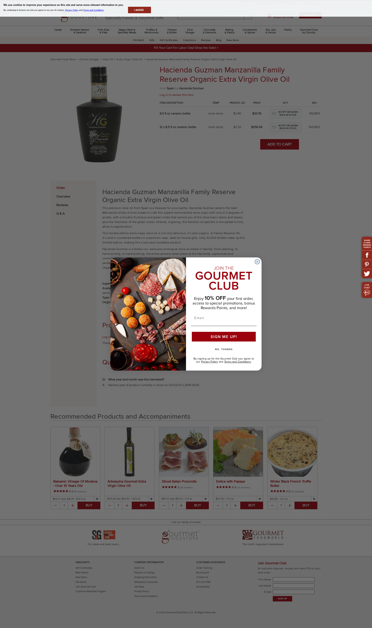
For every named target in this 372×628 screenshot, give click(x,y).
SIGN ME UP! (224, 336)
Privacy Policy (209, 362)
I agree (139, 10)
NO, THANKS (224, 349)
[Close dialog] (257, 261)
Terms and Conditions (237, 362)
